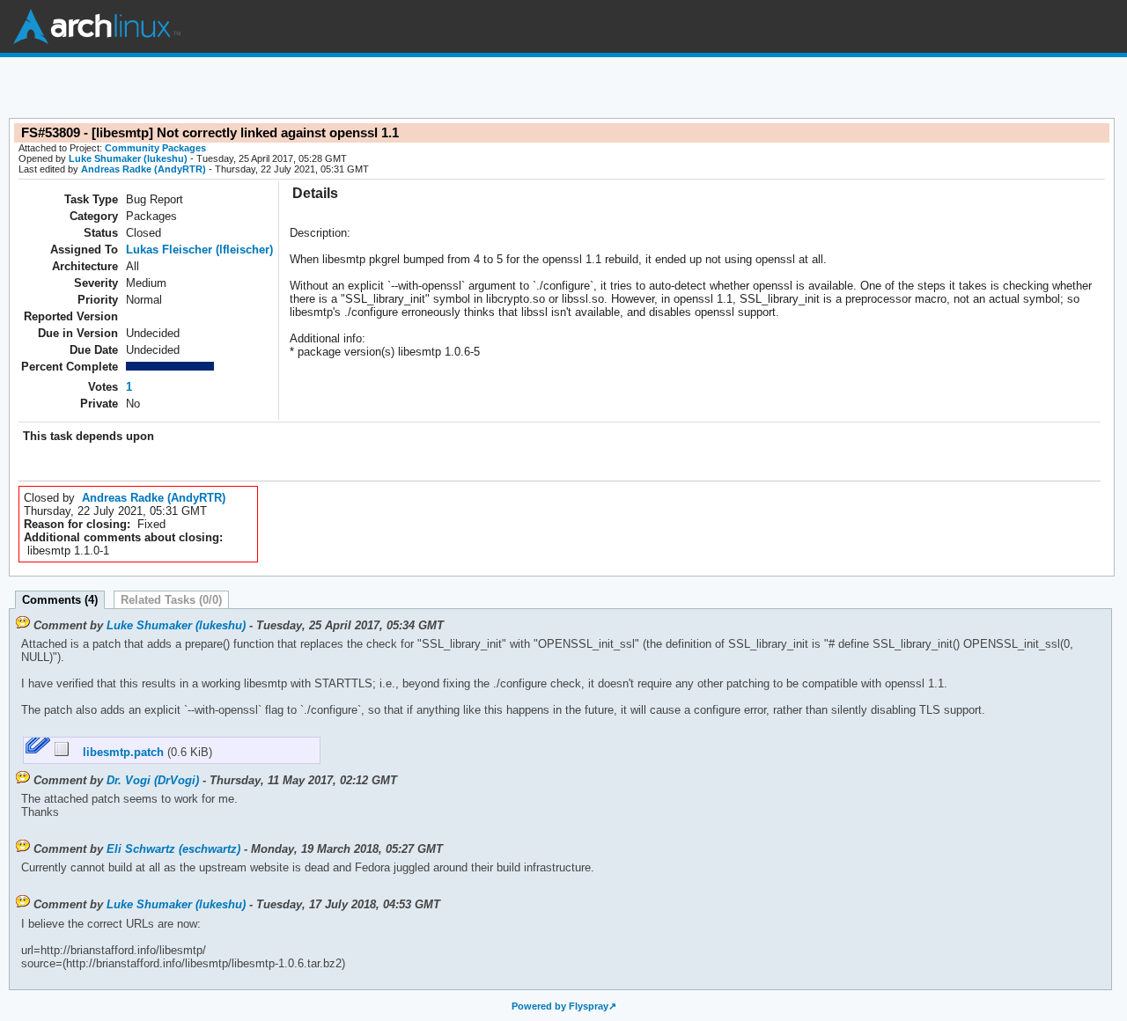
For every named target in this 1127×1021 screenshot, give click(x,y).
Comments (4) (60, 599)
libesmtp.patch (118, 752)
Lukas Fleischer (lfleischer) (199, 249)
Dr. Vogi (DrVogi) (153, 780)
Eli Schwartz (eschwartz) (173, 849)
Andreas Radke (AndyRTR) (143, 169)
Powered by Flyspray (560, 1006)
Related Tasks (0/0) (171, 599)
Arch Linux (96, 26)
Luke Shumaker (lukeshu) (128, 158)
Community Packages (155, 148)
